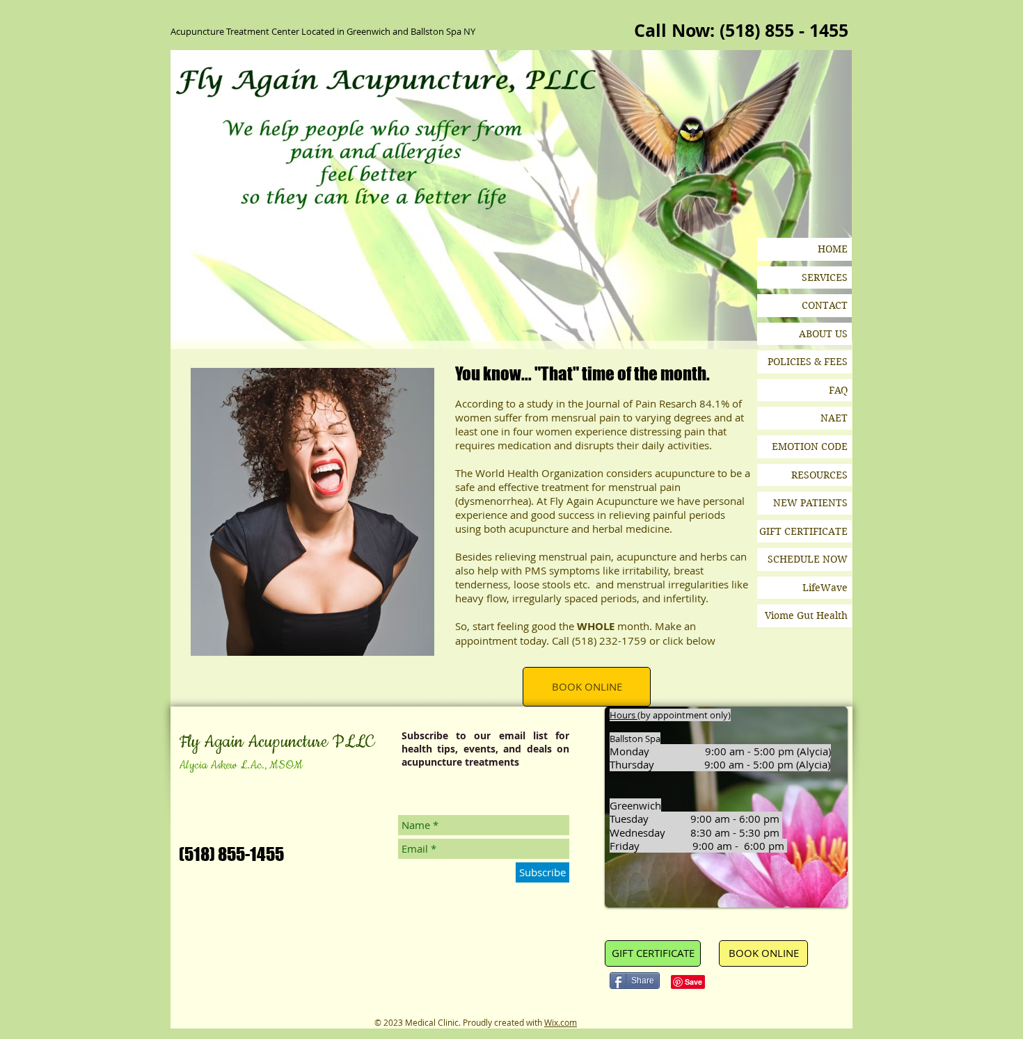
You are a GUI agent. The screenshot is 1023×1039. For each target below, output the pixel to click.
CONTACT (825, 305)
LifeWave (825, 587)
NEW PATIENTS (810, 503)
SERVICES (825, 277)
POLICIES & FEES (808, 361)
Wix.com (560, 1022)
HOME (833, 249)
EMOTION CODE (810, 446)
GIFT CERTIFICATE (803, 531)
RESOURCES (819, 475)
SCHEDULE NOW (808, 559)
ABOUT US (823, 334)
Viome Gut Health (806, 615)
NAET (834, 418)
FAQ (838, 390)
